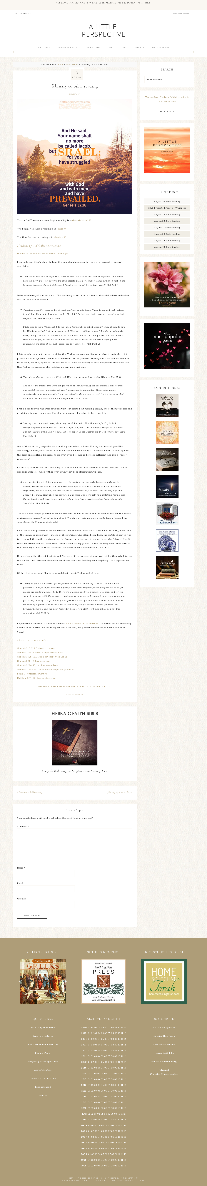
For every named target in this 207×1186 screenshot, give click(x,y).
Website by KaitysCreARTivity (123, 1178)
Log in (141, 1181)
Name (21, 867)
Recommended (43, 1086)
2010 (84, 1119)
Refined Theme (90, 1181)
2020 (84, 1062)
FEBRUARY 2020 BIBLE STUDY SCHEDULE (56, 687)
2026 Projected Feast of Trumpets (167, 207)
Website (21, 898)
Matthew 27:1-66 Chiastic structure (36, 678)
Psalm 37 (61, 228)
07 (109, 1027)
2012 (84, 1108)
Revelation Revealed (164, 1044)
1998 (84, 1165)
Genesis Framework (112, 1181)
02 (92, 1027)
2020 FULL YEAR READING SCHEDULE (94, 687)
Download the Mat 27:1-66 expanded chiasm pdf (42, 253)
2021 (84, 1056)
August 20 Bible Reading (167, 234)
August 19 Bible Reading (167, 240)
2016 (84, 1085)
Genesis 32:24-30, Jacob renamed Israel (38, 665)
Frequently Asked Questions (43, 1061)
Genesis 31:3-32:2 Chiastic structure (36, 648)
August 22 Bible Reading (167, 221)
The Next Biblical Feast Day (43, 1044)
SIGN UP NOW (167, 111)
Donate (43, 1095)
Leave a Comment (74, 694)
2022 (84, 1050)
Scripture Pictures (43, 1036)
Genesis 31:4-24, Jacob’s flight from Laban (40, 652)
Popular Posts (43, 1053)
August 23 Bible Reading (167, 214)
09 (116, 1033)
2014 (84, 1096)
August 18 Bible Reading (167, 247)
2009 (84, 1125)
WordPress (130, 1181)
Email (21, 883)
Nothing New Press (164, 1036)
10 (119, 1033)
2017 (84, 1079)
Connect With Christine (43, 1078)
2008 (84, 1131)
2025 (84, 1033)
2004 (84, 1154)
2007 (84, 1137)
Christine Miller (97, 1178)
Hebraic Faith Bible (164, 1053)
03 (95, 1027)
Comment (23, 826)
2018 (84, 1073)
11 (122, 1033)
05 (102, 1027)
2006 (84, 1142)
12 (125, 1033)
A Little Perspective (103, 30)
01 (89, 1027)
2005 (84, 1148)
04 (99, 1027)
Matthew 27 (60, 237)
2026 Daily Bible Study (43, 1027)
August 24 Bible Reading (167, 201)
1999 (84, 1160)
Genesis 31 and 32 (81, 220)
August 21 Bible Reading (167, 227)
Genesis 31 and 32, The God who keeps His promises (45, 669)
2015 (84, 1090)
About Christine (43, 1070)
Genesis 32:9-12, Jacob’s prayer (34, 661)
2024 (84, 1039)
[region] (42, 981)
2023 (84, 1044)
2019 (84, 1067)
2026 (84, 1027)
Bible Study (74, 94)
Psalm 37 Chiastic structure (32, 673)
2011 (84, 1113)
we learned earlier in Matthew (82, 623)
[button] (43, 981)
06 (106, 1027)
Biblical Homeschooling (164, 1061)
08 (112, 1027)
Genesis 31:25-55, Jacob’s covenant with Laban (42, 656)
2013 (84, 1102)
